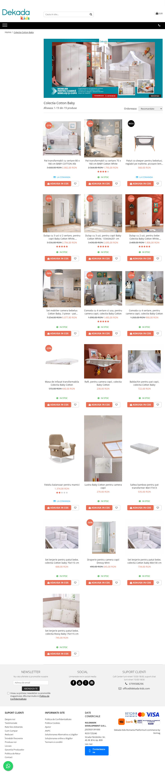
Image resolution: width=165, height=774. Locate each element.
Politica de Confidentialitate (58, 719)
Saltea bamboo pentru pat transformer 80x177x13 (144, 486)
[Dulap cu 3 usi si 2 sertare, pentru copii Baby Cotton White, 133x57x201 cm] (62, 213)
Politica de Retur (12, 753)
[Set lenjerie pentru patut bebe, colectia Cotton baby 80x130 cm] (144, 537)
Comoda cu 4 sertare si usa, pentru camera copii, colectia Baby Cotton (103, 312)
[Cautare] (91, 14)
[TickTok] (85, 683)
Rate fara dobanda (14, 726)
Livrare (8, 745)
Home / (9, 32)
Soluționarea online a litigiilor (59, 738)
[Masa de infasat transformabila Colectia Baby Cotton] (62, 361)
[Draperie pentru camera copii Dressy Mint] (103, 537)
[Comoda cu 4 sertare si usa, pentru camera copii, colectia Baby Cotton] (103, 288)
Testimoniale (11, 723)
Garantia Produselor (14, 749)
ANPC (47, 730)
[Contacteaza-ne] (159, 25)
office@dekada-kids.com (136, 688)
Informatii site (55, 712)
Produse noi (10, 742)
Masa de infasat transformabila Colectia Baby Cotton (62, 383)
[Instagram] (92, 683)
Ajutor (48, 726)
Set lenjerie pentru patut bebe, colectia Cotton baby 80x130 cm (144, 561)
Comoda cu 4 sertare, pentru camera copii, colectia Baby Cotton (144, 312)
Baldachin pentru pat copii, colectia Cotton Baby (144, 383)
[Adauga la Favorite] (75, 183)
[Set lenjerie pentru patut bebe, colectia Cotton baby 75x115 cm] (62, 537)
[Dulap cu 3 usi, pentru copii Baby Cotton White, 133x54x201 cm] (103, 213)
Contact (8, 757)
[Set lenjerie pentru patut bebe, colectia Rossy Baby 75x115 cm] (62, 610)
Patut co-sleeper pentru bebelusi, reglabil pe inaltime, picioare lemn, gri (144, 162)
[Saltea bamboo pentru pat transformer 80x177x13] (144, 448)
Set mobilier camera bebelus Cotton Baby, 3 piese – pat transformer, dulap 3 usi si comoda (62, 312)
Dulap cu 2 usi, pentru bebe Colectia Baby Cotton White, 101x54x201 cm (144, 237)
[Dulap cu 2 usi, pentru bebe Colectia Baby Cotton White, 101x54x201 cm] (144, 213)
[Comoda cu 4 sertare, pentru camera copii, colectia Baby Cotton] (144, 288)
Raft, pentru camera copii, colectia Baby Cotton (103, 383)
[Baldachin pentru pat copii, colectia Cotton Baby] (144, 361)
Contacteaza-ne (99, 750)
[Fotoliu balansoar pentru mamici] (62, 448)
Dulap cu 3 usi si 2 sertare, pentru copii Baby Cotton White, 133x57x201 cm (62, 237)
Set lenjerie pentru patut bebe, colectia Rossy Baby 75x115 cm (62, 632)
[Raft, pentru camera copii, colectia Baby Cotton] (103, 361)
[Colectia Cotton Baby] (103, 68)
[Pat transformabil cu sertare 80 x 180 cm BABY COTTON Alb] (62, 138)
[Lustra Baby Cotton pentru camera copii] (103, 448)
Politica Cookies (52, 723)
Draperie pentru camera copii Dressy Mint (103, 561)
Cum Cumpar (11, 730)
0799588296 (136, 683)
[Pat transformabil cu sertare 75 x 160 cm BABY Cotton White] (103, 138)
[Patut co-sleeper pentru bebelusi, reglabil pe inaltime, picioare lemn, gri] (144, 138)
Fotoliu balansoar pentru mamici (62, 484)
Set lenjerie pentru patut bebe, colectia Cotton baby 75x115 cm (62, 561)
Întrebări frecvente (14, 738)
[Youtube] (79, 683)
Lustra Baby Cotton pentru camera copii (103, 486)
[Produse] (5, 26)
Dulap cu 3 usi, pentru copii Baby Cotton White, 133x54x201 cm (103, 237)
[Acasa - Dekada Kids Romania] (18, 14)
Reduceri (9, 734)
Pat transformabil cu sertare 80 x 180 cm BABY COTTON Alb (62, 162)
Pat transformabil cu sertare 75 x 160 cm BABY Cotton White (103, 162)
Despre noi (10, 719)
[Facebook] (73, 683)
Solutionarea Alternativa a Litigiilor (61, 734)
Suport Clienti (14, 712)
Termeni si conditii (53, 742)
